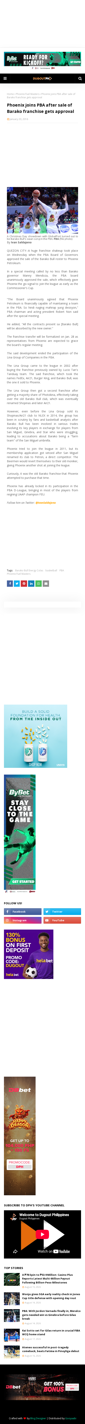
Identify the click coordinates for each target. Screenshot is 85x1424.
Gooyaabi (70, 1418)
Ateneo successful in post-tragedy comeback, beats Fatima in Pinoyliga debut (50, 1349)
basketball (51, 570)
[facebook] (23, 911)
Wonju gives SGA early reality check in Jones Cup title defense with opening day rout (51, 1296)
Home (10, 94)
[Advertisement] (42, 154)
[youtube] (62, 920)
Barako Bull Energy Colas (29, 570)
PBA (62, 570)
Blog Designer (38, 1418)
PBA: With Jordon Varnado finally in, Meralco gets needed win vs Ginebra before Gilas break (51, 1314)
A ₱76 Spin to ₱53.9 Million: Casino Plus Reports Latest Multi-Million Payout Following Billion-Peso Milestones (47, 1278)
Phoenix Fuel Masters (27, 94)
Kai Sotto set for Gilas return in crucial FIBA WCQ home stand (51, 1332)
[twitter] (62, 911)
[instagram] (23, 920)
